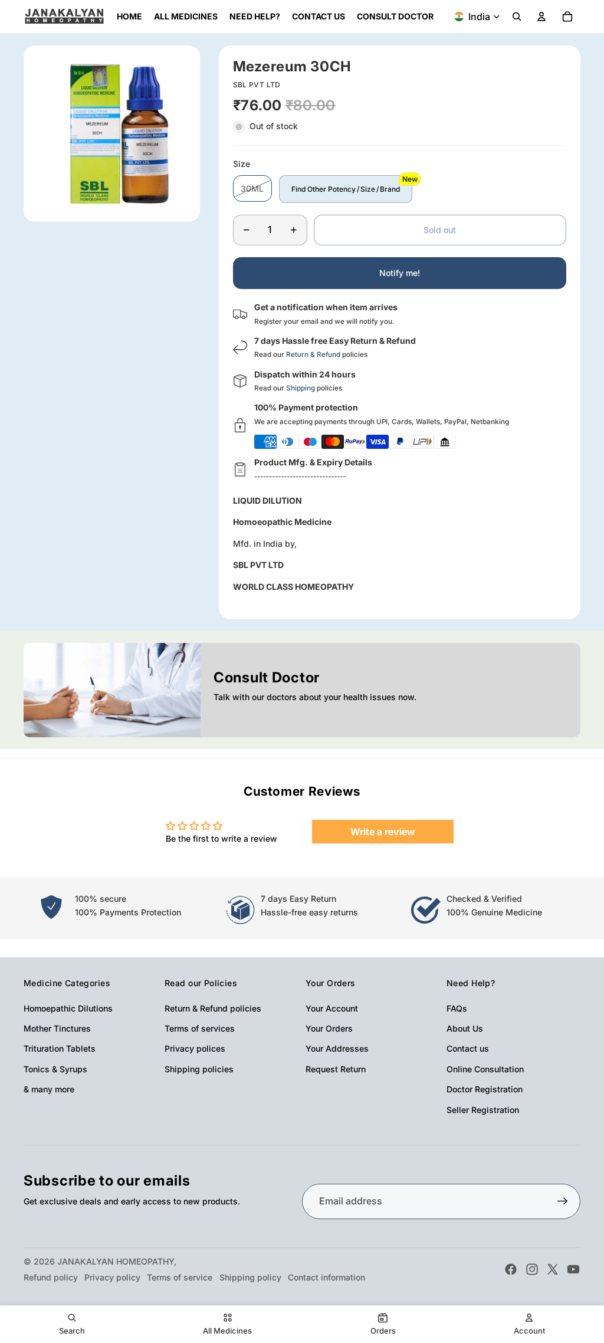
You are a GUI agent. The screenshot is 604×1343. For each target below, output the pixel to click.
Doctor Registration (485, 1089)
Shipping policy (250, 1277)
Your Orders (329, 1028)
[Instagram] (532, 1269)
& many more (49, 1089)
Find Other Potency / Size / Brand (345, 189)
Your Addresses (337, 1048)
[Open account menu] (541, 16)
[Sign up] (562, 1201)
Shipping (300, 388)
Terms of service (179, 1277)
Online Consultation (485, 1069)
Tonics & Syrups (55, 1069)
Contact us (468, 1048)
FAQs (457, 1008)
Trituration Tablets (60, 1048)
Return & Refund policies (213, 1008)
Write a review (382, 832)
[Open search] (517, 16)
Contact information (326, 1277)
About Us (465, 1028)
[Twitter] (553, 1269)
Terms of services (200, 1028)
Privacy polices (195, 1048)
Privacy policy (112, 1277)
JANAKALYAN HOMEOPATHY (115, 1261)
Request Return (336, 1069)
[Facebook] (511, 1269)
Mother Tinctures (57, 1028)
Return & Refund (313, 354)
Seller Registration (483, 1110)
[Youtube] (573, 1269)
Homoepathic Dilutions (68, 1008)
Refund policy (51, 1277)
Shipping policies (199, 1069)
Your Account (332, 1008)
